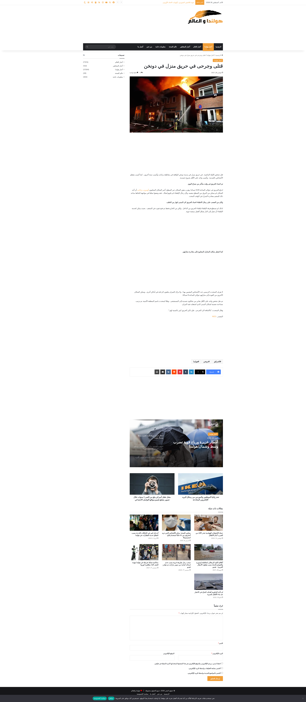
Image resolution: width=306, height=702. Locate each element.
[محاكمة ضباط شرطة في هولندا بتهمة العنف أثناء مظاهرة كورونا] (144, 552)
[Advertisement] (129, 24)
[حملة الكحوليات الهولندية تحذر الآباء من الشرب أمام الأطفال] (208, 523)
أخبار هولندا (208, 47)
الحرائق (217, 361)
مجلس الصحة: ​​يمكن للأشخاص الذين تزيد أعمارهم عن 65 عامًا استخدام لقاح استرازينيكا (176, 535)
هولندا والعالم (135, 691)
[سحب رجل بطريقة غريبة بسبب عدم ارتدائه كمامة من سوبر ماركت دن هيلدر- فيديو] (176, 552)
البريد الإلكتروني (217, 653)
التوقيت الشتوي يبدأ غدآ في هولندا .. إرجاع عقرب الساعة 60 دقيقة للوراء (193, 444)
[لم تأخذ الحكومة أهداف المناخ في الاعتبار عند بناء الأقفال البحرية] (208, 582)
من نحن (149, 47)
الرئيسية (218, 47)
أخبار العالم (197, 47)
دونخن (205, 361)
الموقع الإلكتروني (168, 653)
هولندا (195, 361)
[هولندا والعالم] (205, 17)
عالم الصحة (173, 47)
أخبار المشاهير (185, 47)
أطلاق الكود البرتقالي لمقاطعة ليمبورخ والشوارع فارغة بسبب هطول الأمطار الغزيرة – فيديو (209, 565)
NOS (214, 316)
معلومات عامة (161, 47)
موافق (111, 698)
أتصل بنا (140, 47)
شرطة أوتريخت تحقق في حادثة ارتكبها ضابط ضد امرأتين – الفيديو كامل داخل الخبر (166, 2)
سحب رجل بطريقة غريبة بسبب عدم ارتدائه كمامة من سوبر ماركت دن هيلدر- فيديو (176, 565)
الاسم (220, 643)
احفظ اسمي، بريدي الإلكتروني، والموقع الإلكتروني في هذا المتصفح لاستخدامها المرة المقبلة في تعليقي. (187, 663)
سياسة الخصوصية (142, 694)
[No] (303, 698)
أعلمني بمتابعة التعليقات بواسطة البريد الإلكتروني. (204, 668)
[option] (176, 443)
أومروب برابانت (143, 190)
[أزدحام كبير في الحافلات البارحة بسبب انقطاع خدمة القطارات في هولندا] (144, 523)
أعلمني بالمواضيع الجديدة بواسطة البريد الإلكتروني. (204, 673)
